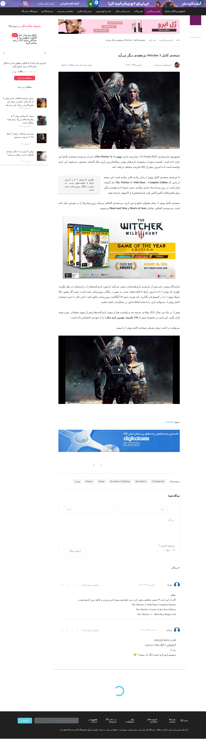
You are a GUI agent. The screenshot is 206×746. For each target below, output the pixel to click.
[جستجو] (196, 32)
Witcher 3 (89, 481)
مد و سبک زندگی (122, 11)
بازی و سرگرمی (153, 11)
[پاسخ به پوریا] (72, 584)
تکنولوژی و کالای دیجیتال (174, 11)
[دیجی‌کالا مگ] (195, 20)
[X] (30, 729)
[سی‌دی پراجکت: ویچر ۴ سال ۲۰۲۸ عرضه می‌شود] (42, 138)
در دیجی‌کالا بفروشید (111, 720)
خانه (178, 40)
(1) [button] (90, 585)
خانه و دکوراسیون (103, 11)
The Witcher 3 (141, 481)
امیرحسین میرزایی (163, 65)
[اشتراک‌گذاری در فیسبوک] (77, 465)
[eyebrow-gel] (119, 26)
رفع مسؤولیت (129, 720)
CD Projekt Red (158, 481)
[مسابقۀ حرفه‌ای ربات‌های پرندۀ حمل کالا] (119, 441)
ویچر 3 (77, 481)
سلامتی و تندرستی (65, 11)
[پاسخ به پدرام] (72, 630)
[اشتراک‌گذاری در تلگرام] (59, 465)
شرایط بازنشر (172, 720)
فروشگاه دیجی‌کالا (29, 11)
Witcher (101, 481)
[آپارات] (36, 729)
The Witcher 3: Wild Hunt (120, 481)
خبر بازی (152, 40)
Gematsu (169, 422)
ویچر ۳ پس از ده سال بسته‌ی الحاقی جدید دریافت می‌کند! (20, 153)
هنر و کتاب (138, 11)
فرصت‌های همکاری (152, 720)
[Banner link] (103, 3)
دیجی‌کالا (184, 720)
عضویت (24, 720)
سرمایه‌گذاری (47, 11)
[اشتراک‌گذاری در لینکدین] (83, 465)
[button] (99, 465)
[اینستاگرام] (24, 729)
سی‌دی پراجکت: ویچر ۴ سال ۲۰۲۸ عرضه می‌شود (20, 135)
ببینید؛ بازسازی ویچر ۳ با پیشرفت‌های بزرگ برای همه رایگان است (20, 119)
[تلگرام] (19, 729)
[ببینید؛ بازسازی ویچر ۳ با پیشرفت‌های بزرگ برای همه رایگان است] (42, 120)
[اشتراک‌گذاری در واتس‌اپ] (65, 465)
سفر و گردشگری (84, 11)
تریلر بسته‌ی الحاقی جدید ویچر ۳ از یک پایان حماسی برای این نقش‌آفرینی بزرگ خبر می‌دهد (18, 101)
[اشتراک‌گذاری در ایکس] (71, 465)
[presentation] (45, 52)
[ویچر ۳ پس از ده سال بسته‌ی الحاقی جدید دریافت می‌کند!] (42, 156)
